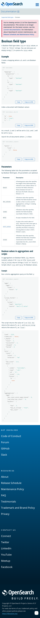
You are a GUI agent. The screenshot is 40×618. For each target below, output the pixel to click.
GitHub (5, 448)
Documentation (9, 11)
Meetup (5, 560)
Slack (4, 454)
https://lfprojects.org (9, 613)
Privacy (5, 514)
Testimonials (8, 501)
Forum (5, 442)
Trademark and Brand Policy (18, 507)
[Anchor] (10, 56)
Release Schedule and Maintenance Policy (19, 34)
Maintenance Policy (12, 489)
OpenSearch (12, 4)
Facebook (6, 567)
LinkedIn (6, 548)
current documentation (12, 30)
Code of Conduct (11, 436)
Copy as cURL (29, 102)
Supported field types (7, 17)
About (4, 476)
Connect (6, 536)
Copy (18, 102)
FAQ (3, 495)
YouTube (6, 554)
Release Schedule (11, 483)
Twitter (5, 542)
